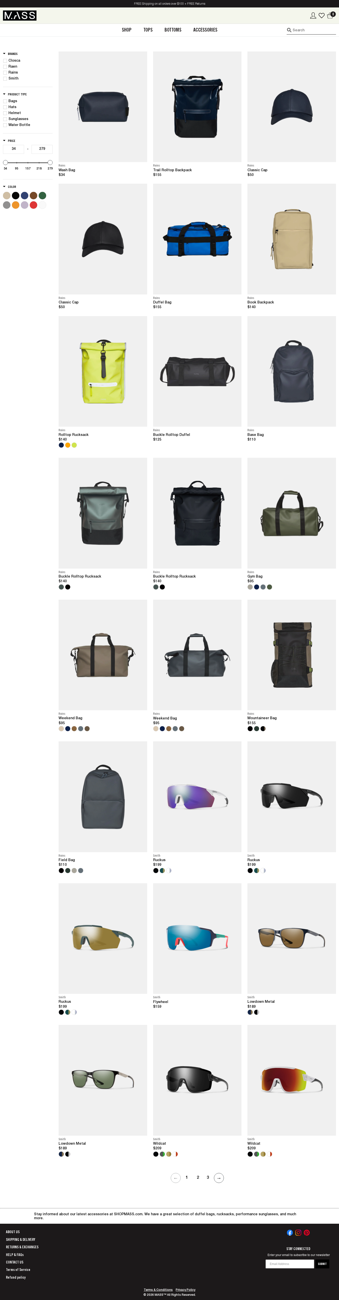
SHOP (127, 30)
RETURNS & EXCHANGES (22, 1247)
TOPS (148, 30)
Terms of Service (18, 1269)
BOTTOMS (173, 30)
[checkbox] (28, 61)
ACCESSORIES (205, 30)
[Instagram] (298, 1233)
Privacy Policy (185, 1290)
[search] (311, 30)
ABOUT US (13, 1232)
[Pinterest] (307, 1233)
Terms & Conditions (158, 1290)
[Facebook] (290, 1233)
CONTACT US (14, 1262)
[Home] (19, 15)
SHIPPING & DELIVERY (20, 1239)
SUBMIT (322, 1264)
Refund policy (16, 1277)
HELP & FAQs (15, 1255)
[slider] (5, 162)
